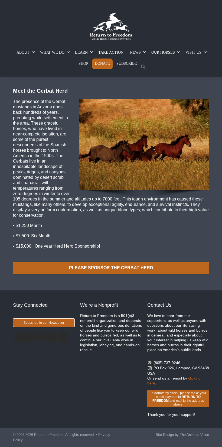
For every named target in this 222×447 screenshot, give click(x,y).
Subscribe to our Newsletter (44, 323)
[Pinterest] (51, 337)
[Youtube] (62, 337)
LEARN (81, 52)
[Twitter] (29, 337)
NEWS (135, 52)
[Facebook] (18, 337)
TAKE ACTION (110, 52)
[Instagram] (40, 337)
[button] (143, 68)
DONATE (102, 63)
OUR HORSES (163, 52)
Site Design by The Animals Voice (182, 435)
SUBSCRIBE (126, 63)
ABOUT (23, 52)
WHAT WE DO (52, 52)
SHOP (83, 63)
